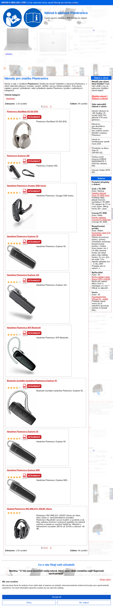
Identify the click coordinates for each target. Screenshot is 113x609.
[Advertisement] (56, 52)
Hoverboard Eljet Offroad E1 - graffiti (100, 298)
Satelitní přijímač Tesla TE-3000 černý (100, 194)
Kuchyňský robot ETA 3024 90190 (101, 234)
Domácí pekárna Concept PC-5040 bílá (101, 218)
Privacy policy (105, 579)
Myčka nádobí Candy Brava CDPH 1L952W (101, 278)
